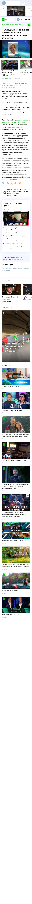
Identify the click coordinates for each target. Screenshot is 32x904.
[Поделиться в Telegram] (3, 183)
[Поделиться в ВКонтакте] (7, 183)
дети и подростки (7, 83)
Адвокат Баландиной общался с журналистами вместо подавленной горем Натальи (16, 238)
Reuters (6, 78)
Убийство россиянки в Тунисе (11, 24)
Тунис (3, 85)
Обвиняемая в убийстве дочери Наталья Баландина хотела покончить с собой (16, 230)
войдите (5, 259)
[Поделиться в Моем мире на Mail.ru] (20, 183)
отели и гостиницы (21, 83)
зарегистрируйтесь (18, 259)
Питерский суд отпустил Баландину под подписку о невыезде (14, 246)
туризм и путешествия (14, 85)
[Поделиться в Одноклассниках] (11, 183)
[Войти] (26, 19)
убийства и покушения (9, 88)
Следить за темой (11, 209)
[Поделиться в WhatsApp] (16, 183)
